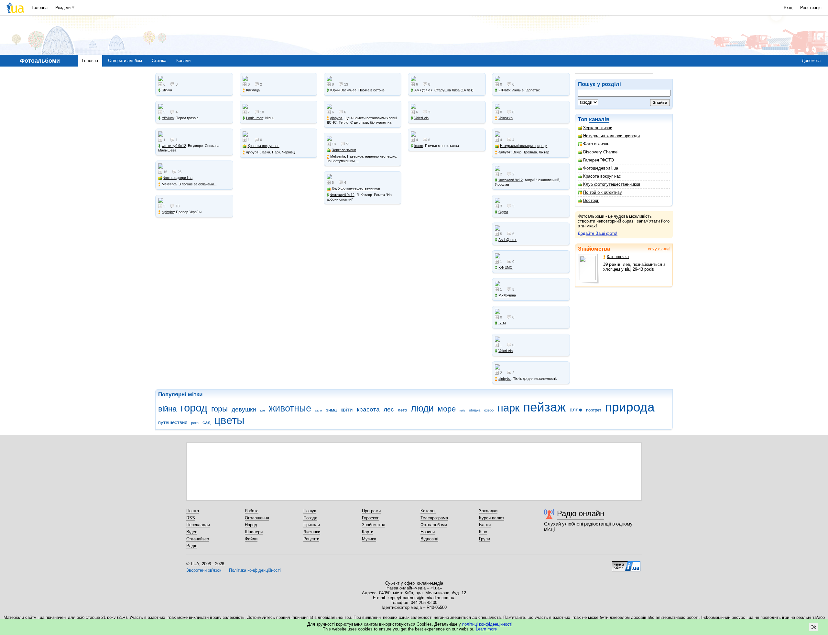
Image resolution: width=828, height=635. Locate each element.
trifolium (168, 118)
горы (219, 409)
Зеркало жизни (597, 127)
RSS (190, 517)
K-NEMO (505, 267)
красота (368, 409)
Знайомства (594, 249)
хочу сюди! (659, 248)
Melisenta (169, 184)
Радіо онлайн (580, 513)
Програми (371, 510)
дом (262, 410)
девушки (244, 409)
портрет (593, 410)
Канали (183, 60)
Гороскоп (370, 517)
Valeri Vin (421, 118)
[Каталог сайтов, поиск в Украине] (626, 564)
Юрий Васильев (343, 90)
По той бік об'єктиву (602, 192)
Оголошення (257, 517)
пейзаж (544, 407)
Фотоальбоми (433, 524)
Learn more (486, 629)
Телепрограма (434, 517)
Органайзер (197, 538)
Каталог (428, 510)
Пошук (309, 510)
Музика (369, 538)
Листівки (311, 531)
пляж (576, 410)
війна (167, 409)
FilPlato (504, 90)
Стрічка (159, 60)
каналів (599, 119)
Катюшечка (618, 256)
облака (474, 410)
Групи (484, 538)
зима (331, 409)
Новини (427, 531)
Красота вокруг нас (602, 176)
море (447, 409)
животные (290, 408)
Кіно (483, 531)
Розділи (63, 7)
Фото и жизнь (596, 143)
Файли (251, 538)
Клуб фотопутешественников (611, 184)
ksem (418, 146)
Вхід (788, 7)
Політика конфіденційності (255, 570)
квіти (347, 410)
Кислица (253, 90)
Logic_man (254, 118)
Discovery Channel (600, 152)
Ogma (503, 212)
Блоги (485, 524)
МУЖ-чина (507, 295)
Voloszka (505, 118)
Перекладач (198, 524)
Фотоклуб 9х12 (174, 146)
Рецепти (311, 538)
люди (422, 408)
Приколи (311, 524)
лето (402, 410)
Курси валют (491, 517)
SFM (502, 323)
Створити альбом (125, 60)
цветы (229, 420)
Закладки (488, 510)
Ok (813, 627)
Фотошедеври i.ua (600, 168)
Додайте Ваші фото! (597, 233)
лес (389, 409)
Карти (367, 531)
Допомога (811, 60)
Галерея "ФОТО (598, 160)
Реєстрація (811, 7)
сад (206, 422)
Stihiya (167, 90)
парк (508, 408)
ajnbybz (168, 212)
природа (630, 407)
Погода (310, 517)
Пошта (192, 510)
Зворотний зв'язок (203, 570)
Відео (191, 531)
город (193, 408)
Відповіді (429, 538)
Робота (251, 510)
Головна (40, 7)
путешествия (172, 422)
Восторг (591, 200)
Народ (251, 524)
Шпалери (254, 531)
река (195, 423)
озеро (489, 410)
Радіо (191, 545)
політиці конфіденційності (487, 624)
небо (462, 410)
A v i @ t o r (423, 90)
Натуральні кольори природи (611, 135)
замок (318, 410)
